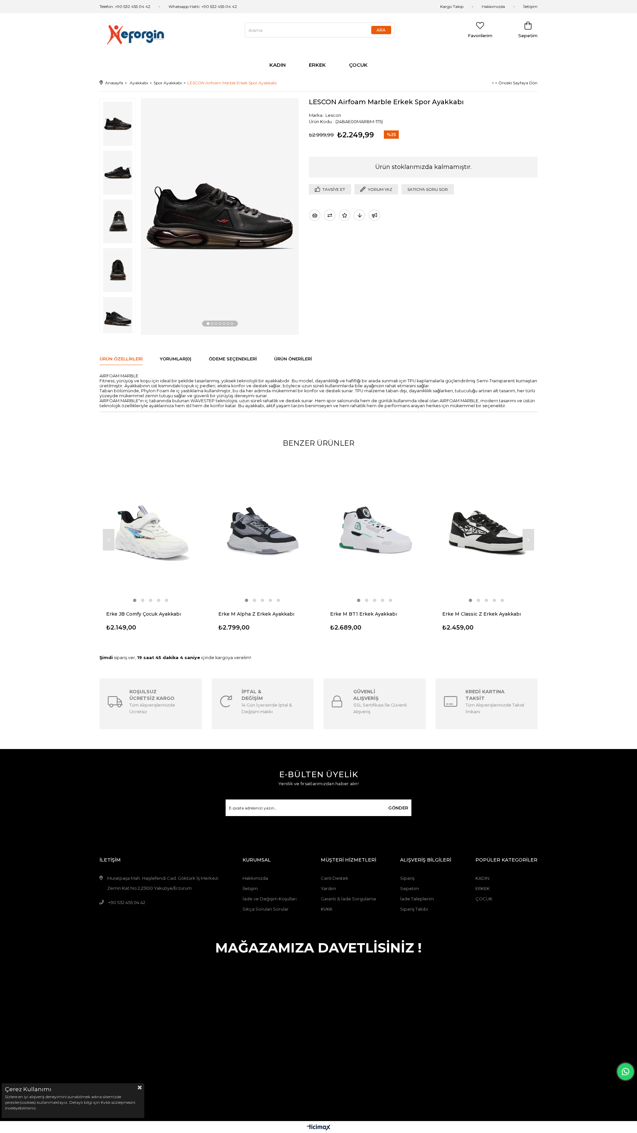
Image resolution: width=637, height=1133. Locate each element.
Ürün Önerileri (293, 358)
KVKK (326, 909)
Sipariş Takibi (414, 909)
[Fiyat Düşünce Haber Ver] (359, 215)
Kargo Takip (451, 6)
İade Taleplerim (417, 898)
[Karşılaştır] (329, 215)
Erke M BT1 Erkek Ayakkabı (363, 614)
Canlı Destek (334, 878)
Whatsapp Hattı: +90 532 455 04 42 (203, 6)
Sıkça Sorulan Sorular (266, 909)
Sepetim (409, 888)
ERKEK (317, 65)
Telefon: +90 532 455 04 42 (125, 6)
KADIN (277, 65)
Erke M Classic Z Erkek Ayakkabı (481, 614)
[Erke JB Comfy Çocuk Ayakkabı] (151, 530)
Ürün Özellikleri (121, 358)
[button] (208, 324)
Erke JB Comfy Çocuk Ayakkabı (143, 614)
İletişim (530, 6)
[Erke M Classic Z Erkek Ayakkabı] (487, 530)
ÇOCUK (358, 65)
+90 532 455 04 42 (126, 902)
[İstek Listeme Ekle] (314, 215)
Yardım (328, 888)
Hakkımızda (493, 6)
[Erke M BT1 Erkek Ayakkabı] (374, 530)
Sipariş (407, 878)
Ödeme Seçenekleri (233, 358)
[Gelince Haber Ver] (374, 215)
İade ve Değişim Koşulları (270, 898)
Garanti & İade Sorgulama (348, 898)
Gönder (398, 807)
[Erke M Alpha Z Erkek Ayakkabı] (263, 530)
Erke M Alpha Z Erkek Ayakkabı (256, 614)
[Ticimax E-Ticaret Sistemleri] (318, 1127)
